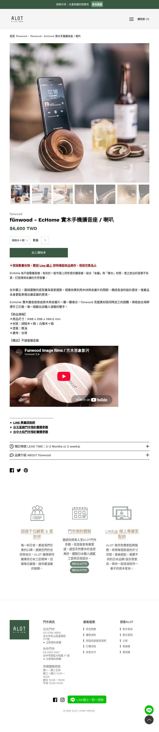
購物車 (143, 18)
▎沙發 (124, 640)
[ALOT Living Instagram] (62, 700)
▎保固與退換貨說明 (94, 640)
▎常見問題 (89, 629)
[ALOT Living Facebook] (55, 700)
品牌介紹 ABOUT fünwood (33, 455)
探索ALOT (126, 622)
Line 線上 (46, 265)
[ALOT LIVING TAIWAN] (12, 470)
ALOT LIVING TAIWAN (83, 711)
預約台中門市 (79, 570)
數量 (35, 240)
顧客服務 (89, 622)
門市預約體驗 (79, 531)
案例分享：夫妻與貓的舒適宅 (79, 4)
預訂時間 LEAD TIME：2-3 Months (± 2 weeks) (47, 446)
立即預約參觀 (53, 642)
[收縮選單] (131, 19)
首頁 (12, 36)
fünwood (21, 36)
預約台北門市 (79, 563)
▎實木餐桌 (126, 629)
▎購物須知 (89, 634)
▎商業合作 (89, 652)
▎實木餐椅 (126, 634)
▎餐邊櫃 (125, 646)
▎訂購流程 (89, 646)
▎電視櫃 (125, 652)
